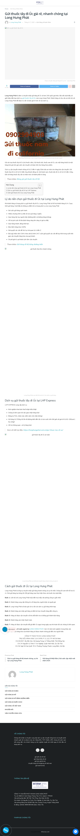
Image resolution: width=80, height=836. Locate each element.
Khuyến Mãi (9, 709)
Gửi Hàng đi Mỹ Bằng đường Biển (17, 698)
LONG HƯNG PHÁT (37, 629)
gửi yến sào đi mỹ (40, 757)
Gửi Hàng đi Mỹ (10, 695)
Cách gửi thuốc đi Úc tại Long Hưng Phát (20, 193)
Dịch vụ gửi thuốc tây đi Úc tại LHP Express (21, 190)
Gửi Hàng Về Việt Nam (13, 706)
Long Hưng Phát (16, 22)
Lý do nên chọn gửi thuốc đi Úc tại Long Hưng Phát (24, 188)
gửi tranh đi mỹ (40, 766)
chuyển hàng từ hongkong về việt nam (40, 763)
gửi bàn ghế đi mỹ (40, 761)
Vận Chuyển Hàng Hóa (13, 713)
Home (6, 9)
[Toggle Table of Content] (39, 185)
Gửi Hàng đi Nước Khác (16, 9)
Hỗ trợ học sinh (45, 832)
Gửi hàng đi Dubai (11, 691)
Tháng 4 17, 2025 (29, 22)
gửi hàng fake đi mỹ (40, 759)
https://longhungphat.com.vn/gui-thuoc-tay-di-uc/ (43, 430)
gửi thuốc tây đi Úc (29, 98)
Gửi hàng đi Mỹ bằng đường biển (30, 244)
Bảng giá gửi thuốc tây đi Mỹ (28, 179)
